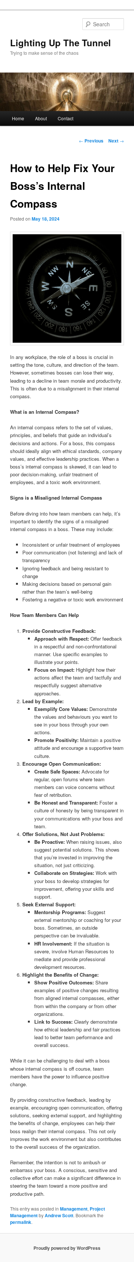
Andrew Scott (59, 1215)
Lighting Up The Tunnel (60, 42)
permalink (20, 1222)
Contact (65, 118)
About (41, 118)
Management (73, 1208)
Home (18, 118)
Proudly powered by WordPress (67, 1248)
